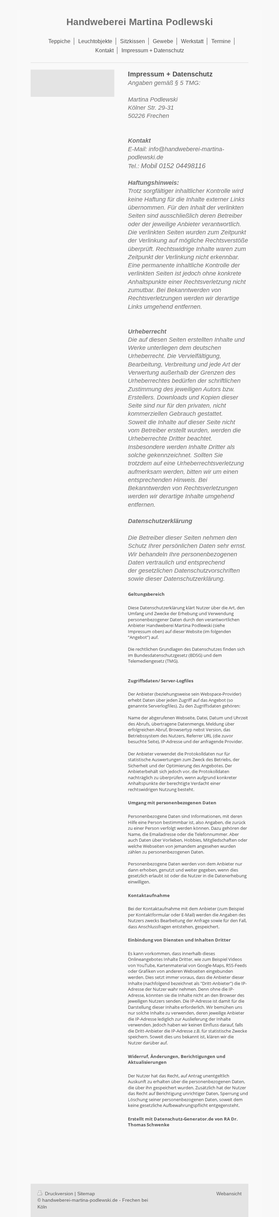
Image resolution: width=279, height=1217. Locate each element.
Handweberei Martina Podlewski (139, 22)
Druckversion (59, 1193)
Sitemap (86, 1193)
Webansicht (229, 1193)
